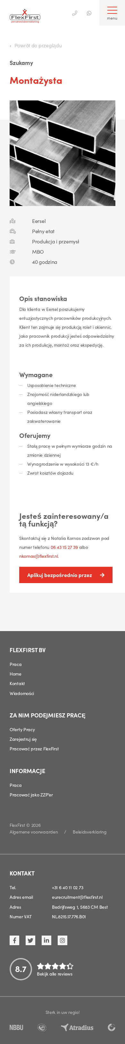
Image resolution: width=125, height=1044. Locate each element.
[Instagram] (62, 940)
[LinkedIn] (46, 940)
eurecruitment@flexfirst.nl (77, 897)
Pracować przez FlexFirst (34, 748)
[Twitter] (30, 940)
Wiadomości (22, 693)
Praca (16, 664)
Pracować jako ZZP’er (31, 794)
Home (15, 673)
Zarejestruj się (23, 739)
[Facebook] (14, 940)
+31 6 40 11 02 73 (67, 887)
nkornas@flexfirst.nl (38, 556)
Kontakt (17, 683)
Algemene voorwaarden (34, 831)
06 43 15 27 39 (65, 547)
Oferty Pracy (22, 729)
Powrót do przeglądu (38, 45)
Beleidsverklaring (89, 831)
